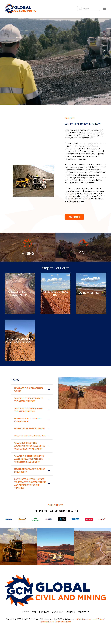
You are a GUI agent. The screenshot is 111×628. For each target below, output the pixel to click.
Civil (34, 612)
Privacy (101, 619)
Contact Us (83, 612)
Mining (25, 612)
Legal (94, 619)
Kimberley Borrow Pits (55, 293)
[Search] (80, 8)
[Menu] (105, 8)
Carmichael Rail (90, 293)
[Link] (20, 9)
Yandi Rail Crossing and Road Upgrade (19, 340)
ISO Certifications (83, 619)
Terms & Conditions (63, 622)
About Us (70, 612)
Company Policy (47, 622)
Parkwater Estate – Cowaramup (20, 293)
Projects (44, 612)
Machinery (57, 612)
